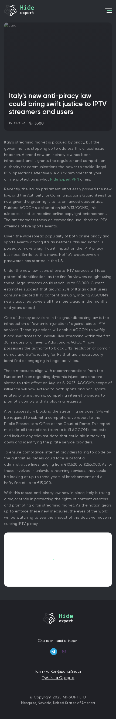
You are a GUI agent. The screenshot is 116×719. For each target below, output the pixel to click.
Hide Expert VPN (64, 179)
